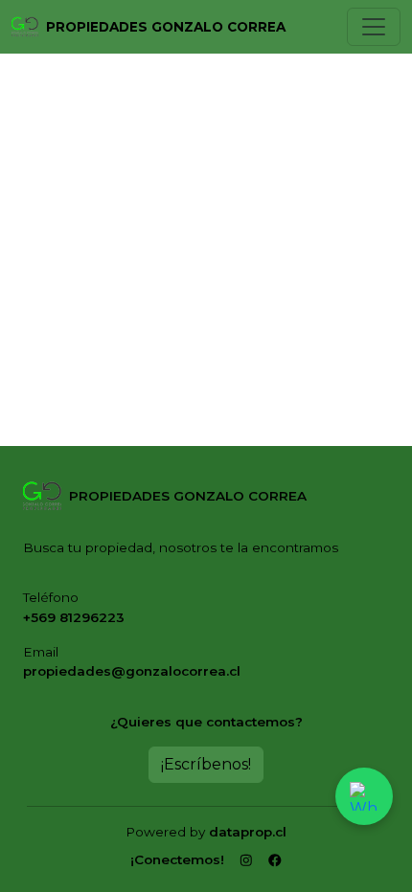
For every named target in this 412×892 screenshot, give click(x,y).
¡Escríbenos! (206, 764)
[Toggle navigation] (374, 27)
